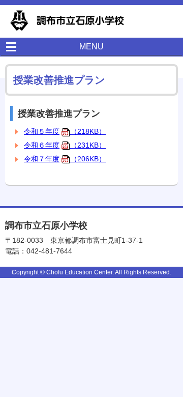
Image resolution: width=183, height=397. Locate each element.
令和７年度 (65, 159)
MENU (91, 46)
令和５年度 (65, 131)
